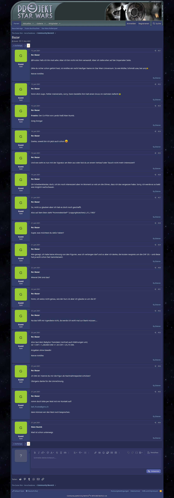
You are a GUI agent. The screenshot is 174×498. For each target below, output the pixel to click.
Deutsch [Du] (33, 491)
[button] (33, 23)
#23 (159, 106)
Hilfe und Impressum (150, 491)
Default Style (19, 491)
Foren (16, 23)
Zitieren (158, 78)
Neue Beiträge (17, 28)
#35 (159, 392)
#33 (159, 332)
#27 (159, 197)
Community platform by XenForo (87, 496)
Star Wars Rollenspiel (49, 28)
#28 (159, 223)
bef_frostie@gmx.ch (40, 406)
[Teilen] (155, 50)
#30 (159, 268)
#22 (159, 84)
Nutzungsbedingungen (120, 491)
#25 (159, 153)
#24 (159, 131)
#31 (159, 289)
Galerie (40, 23)
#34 (159, 366)
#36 (159, 422)
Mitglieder (53, 23)
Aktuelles (27, 23)
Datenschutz (135, 491)
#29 (159, 245)
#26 (159, 175)
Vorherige (18, 45)
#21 (159, 51)
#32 (159, 311)
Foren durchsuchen (32, 28)
